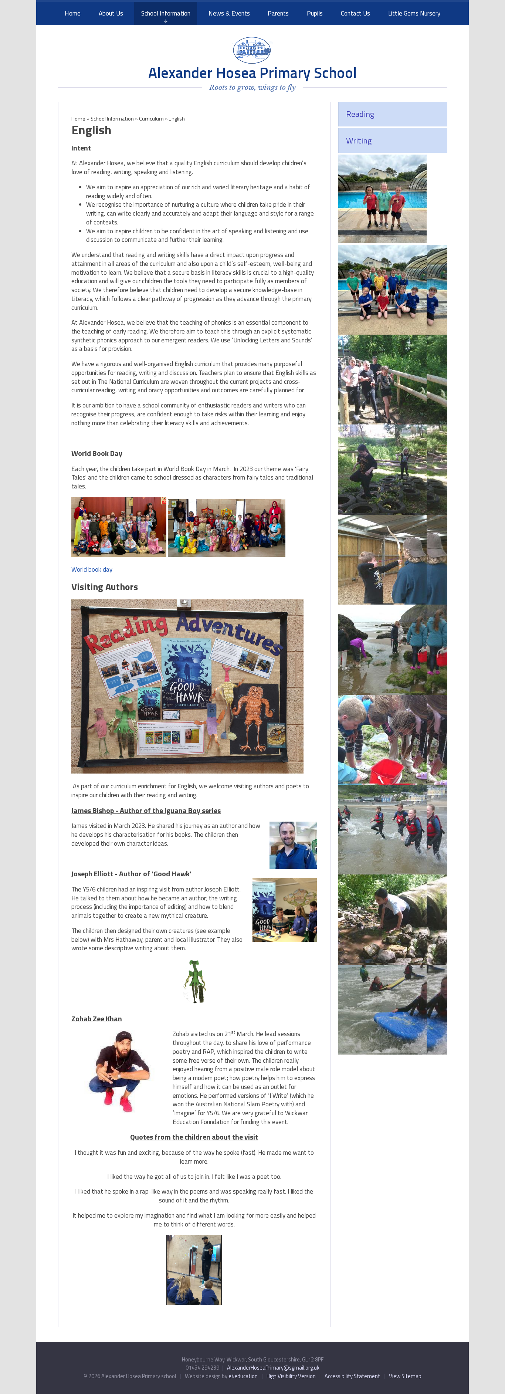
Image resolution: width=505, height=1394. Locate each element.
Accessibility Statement (352, 1376)
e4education (243, 1376)
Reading (360, 114)
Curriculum (151, 119)
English (177, 119)
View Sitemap (405, 1376)
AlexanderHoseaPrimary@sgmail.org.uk (273, 1367)
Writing (359, 140)
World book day (91, 569)
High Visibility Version (291, 1376)
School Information (112, 119)
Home (78, 119)
